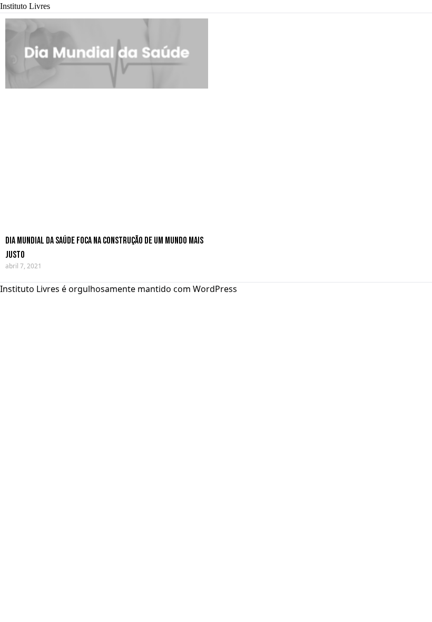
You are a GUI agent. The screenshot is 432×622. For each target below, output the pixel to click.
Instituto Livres (25, 6)
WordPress (215, 289)
